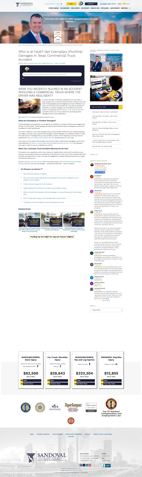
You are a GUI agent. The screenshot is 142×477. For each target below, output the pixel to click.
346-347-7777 (106, 456)
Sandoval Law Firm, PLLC (24, 5)
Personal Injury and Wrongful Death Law (41, 63)
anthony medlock (99, 282)
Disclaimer (73, 470)
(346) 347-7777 (109, 4)
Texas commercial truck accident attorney (40, 137)
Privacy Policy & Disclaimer (102, 434)
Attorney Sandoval (43, 434)
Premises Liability (92, 346)
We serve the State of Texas (52, 3)
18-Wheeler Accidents (31, 169)
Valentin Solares (99, 276)
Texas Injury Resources (29, 45)
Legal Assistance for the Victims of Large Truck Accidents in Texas (44, 188)
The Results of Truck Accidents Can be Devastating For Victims (43, 202)
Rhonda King (98, 263)
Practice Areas (58, 434)
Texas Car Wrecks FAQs (98, 107)
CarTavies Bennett (99, 288)
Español (128, 3)
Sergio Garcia (98, 210)
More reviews (106, 300)
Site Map (79, 470)
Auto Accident (50, 346)
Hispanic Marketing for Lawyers (63, 472)
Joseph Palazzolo (99, 252)
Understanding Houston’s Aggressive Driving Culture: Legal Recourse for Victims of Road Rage (74, 230)
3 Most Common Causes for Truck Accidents (37, 184)
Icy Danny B (97, 175)
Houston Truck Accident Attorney (72, 109)
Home (20, 45)
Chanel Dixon (98, 190)
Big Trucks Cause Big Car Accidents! (35, 174)
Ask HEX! (71, 436)
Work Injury (71, 346)
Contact (87, 434)
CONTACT (91, 3)
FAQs (71, 3)
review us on (99, 172)
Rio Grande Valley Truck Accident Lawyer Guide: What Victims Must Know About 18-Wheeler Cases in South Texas (29, 230)
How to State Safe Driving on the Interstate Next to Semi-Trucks (44, 198)
